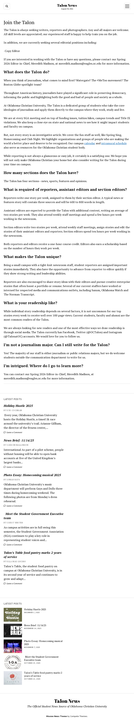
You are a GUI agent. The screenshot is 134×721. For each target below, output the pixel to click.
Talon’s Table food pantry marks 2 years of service (32, 554)
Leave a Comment (14, 432)
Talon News (67, 5)
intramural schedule (114, 143)
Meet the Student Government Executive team (34, 516)
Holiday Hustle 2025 (18, 406)
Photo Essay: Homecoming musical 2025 (32, 475)
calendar (89, 143)
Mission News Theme (56, 716)
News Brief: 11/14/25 (19, 440)
